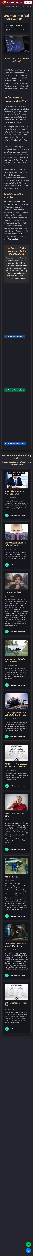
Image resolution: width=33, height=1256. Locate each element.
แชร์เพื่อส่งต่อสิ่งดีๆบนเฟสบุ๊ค (15, 336)
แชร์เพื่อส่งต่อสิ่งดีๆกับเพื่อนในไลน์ (14, 390)
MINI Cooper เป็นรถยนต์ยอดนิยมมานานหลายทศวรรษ (16, 765)
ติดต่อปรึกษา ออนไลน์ (11, 239)
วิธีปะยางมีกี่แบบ (11, 877)
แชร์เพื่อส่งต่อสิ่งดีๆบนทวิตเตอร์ (16, 443)
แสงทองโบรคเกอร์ (14, 2)
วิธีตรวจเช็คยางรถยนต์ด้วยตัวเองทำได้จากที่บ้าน (15, 945)
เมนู (29, 2)
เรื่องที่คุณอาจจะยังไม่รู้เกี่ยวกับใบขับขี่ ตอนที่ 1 (16, 544)
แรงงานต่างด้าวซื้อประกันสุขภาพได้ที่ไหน (15, 660)
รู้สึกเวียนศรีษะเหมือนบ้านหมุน (15, 814)
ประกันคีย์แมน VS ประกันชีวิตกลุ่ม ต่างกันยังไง (15, 492)
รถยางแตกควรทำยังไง (13, 592)
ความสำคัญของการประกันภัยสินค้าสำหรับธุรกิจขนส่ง (15, 714)
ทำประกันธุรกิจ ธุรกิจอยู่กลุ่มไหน (16, 1004)
